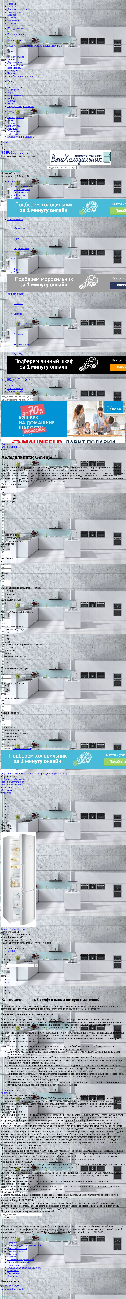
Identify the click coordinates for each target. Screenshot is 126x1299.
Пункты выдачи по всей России (24, 1245)
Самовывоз (13, 23)
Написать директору (10, 1296)
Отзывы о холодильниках (20, 1259)
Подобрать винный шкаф (20, 136)
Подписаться (8, 1217)
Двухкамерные (15, 62)
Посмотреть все (15, 56)
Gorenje (11, 950)
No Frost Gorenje (34, 773)
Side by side (19, 195)
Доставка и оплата (17, 9)
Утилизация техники (18, 1265)
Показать (6, 748)
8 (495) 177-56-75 (14, 152)
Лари (10, 92)
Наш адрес (12, 14)
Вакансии (12, 1276)
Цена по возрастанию (12, 782)
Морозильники (16, 34)
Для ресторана (14, 125)
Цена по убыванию (11, 784)
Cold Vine (12, 134)
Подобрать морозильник (20, 106)
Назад (10, 51)
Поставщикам (14, 1273)
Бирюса (11, 101)
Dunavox (11, 120)
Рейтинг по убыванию (13, 779)
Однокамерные (15, 65)
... (8, 803)
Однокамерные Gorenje (55, 773)
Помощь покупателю (18, 1262)
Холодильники (16, 28)
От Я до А (6, 790)
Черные (11, 73)
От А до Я (6, 787)
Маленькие (13, 90)
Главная (11, 3)
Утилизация (13, 20)
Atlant (10, 103)
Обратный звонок (10, 170)
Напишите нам (15, 12)
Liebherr (11, 123)
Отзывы (11, 17)
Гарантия (12, 6)
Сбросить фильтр (22, 748)
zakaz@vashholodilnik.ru (13, 1289)
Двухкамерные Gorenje (13, 773)
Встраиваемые (15, 67)
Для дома (12, 128)
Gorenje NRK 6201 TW (13, 929)
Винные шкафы (16, 40)
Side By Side (13, 70)
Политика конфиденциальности (24, 1267)
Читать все (6, 1092)
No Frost (11, 59)
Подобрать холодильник (20, 76)
